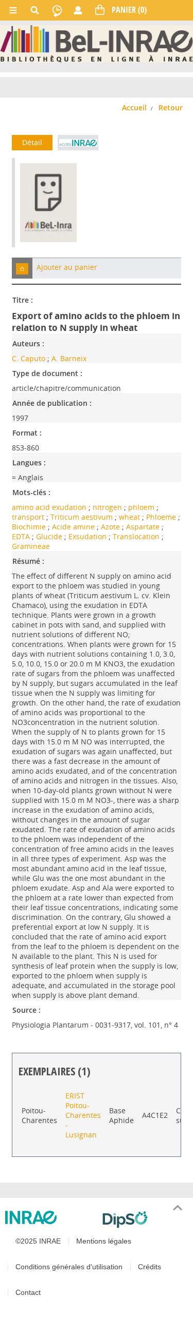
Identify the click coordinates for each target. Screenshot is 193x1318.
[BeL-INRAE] (96, 43)
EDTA (22, 536)
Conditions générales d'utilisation (68, 1267)
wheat (130, 517)
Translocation (137, 536)
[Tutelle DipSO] (143, 1219)
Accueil (134, 107)
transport (29, 517)
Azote (111, 527)
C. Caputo (28, 358)
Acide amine (74, 527)
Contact (28, 1292)
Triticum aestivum (82, 517)
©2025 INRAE (38, 1241)
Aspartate (144, 527)
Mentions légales (103, 1241)
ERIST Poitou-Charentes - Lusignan (83, 1115)
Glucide (50, 536)
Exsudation (88, 536)
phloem (142, 507)
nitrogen (108, 507)
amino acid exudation (50, 507)
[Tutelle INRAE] (49, 1217)
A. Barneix (68, 358)
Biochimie (30, 527)
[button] (22, 268)
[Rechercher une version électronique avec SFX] (78, 142)
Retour (171, 107)
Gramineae (31, 546)
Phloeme (162, 517)
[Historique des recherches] (57, 10)
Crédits (149, 1267)
